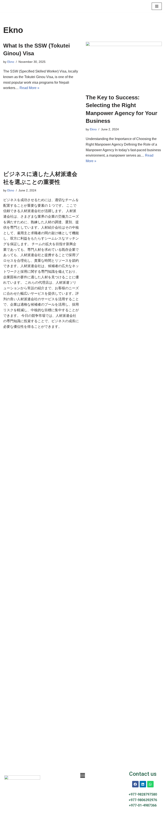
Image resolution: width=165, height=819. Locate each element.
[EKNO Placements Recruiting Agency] (16, 6)
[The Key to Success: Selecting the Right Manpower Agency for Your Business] (124, 65)
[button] (82, 775)
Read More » (29, 88)
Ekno (10, 61)
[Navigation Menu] (157, 6)
